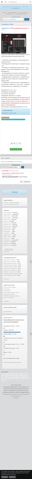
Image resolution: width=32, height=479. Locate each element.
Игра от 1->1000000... (9, 297)
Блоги (25, 376)
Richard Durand (7, 228)
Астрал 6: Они (7, 243)
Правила (4, 380)
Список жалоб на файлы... (10, 287)
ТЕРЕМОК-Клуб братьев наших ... (12, 295)
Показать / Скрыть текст (9, 113)
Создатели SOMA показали (10, 266)
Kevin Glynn (13, 90)
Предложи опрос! (16, 362)
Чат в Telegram (5, 117)
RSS (19, 17)
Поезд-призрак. (7, 212)
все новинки (6, 251)
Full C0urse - (7, 233)
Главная (4, 374)
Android (14, 374)
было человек (18, 161)
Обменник (24, 374)
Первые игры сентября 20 (10, 268)
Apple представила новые (10, 263)
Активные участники (15, 378)
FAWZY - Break (7, 236)
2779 (3, 29)
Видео (19, 374)
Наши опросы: (8, 317)
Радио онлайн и (7, 214)
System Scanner (7, 217)
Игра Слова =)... (8, 290)
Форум (3, 376)
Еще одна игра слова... (9, 294)
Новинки (6, 210)
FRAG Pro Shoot (7, 226)
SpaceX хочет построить (10, 261)
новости (13, 257)
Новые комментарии (10, 307)
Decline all (12, 477)
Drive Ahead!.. (7, 219)
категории (14, 17)
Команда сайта (5, 378)
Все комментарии (26, 378)
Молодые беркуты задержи (11, 273)
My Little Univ (7, 222)
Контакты (16, 398)
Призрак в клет (7, 245)
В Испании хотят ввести (10, 259)
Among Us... (7, 241)
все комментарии (7, 311)
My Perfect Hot (7, 224)
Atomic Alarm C (7, 216)
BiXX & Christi (7, 229)
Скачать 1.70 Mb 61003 (16, 149)
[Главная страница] (2, 2)
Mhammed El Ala (8, 234)
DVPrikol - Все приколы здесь (11, 202)
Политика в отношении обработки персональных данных (16, 394)
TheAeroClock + (7, 240)
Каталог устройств (18, 376)
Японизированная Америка (10, 265)
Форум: (13, 119)
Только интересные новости (11, 204)
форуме (11, 285)
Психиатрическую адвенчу (10, 270)
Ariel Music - (7, 238)
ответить (27, 181)
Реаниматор (9, 376)
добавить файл (9, 249)
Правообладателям (16, 396)
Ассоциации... (7, 289)
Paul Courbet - (7, 231)
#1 (1, 170)
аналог (26, 107)
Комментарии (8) (8, 362)
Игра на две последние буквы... (12, 292)
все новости (6, 278)
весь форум (6, 301)
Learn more (13, 474)
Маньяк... (6, 221)
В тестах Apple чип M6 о (10, 275)
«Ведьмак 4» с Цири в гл (10, 271)
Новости (9, 374)
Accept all (4, 477)
